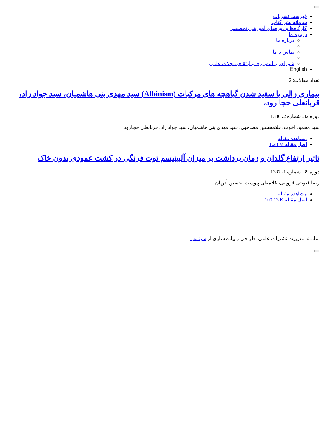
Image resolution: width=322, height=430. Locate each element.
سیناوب (198, 238)
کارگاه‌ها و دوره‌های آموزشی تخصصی (268, 28)
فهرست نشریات (290, 16)
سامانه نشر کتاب (289, 22)
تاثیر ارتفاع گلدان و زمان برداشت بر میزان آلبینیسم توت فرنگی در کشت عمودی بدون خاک (178, 158)
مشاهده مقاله (292, 138)
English (298, 69)
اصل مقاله (288, 144)
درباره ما (298, 34)
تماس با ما (283, 51)
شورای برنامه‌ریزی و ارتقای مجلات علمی (251, 63)
